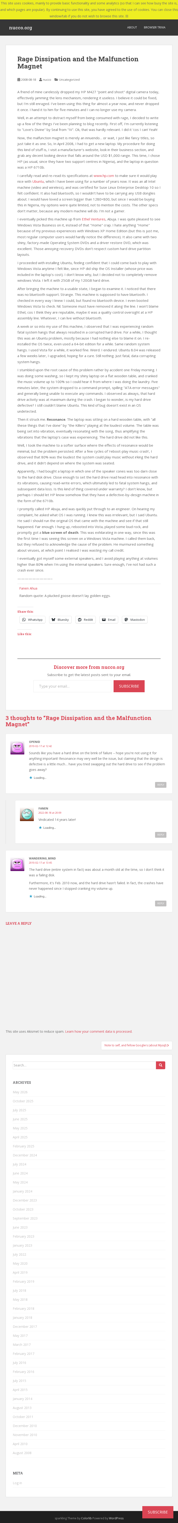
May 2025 (20, 1128)
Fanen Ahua (28, 588)
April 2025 (20, 1137)
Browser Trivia (154, 27)
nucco (47, 79)
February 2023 (23, 1236)
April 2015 (20, 1389)
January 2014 (22, 1398)
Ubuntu (38, 181)
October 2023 (23, 1209)
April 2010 (20, 1444)
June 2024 (20, 1173)
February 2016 (23, 1371)
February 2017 (23, 1353)
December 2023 (25, 1200)
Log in (17, 1483)
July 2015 (19, 1380)
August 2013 (22, 1408)
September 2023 (25, 1218)
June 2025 (20, 1119)
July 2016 (19, 1362)
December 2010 (25, 1426)
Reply (160, 784)
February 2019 (23, 1281)
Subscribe (129, 686)
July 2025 (19, 1110)
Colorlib (86, 1518)
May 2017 (20, 1335)
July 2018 (19, 1290)
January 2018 (22, 1317)
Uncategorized (69, 79)
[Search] (160, 1065)
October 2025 (23, 1101)
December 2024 (25, 1155)
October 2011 (23, 1417)
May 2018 (20, 1299)
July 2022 (19, 1254)
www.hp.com (104, 175)
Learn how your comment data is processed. (98, 1031)
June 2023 (20, 1227)
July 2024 (19, 1164)
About (132, 27)
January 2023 (22, 1245)
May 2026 (20, 1092)
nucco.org (20, 28)
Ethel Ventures (93, 219)
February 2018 (23, 1308)
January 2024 (22, 1191)
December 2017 (25, 1326)
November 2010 (25, 1435)
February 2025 (23, 1146)
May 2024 (20, 1182)
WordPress (116, 1518)
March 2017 (22, 1344)
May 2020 (20, 1263)
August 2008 (22, 1453)
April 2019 (20, 1272)
